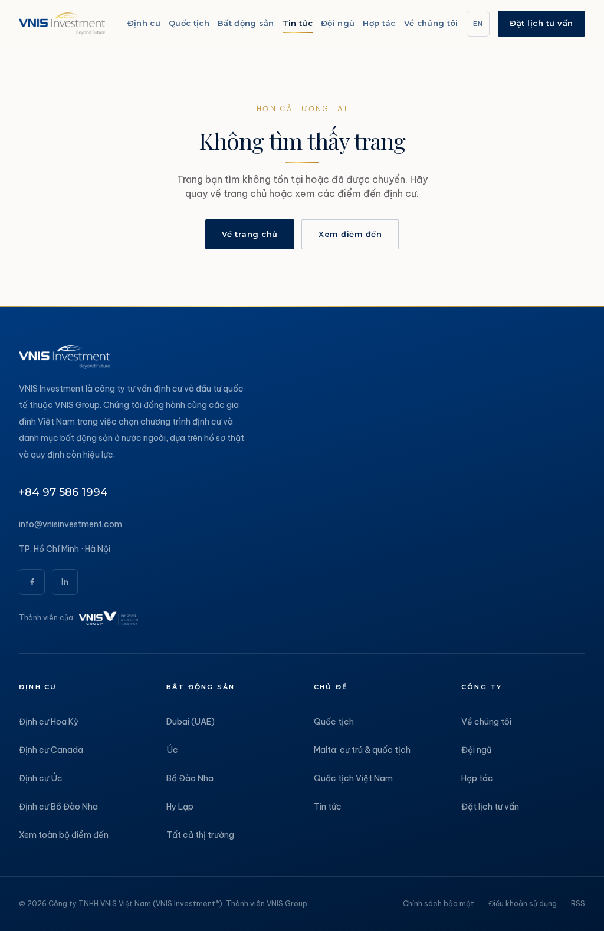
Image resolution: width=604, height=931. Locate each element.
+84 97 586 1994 (63, 492)
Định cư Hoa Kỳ (48, 721)
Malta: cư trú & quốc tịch (362, 750)
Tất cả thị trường (200, 835)
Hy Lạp (179, 806)
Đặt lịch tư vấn (541, 23)
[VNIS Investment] (62, 23)
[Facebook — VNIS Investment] (32, 582)
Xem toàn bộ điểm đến (64, 835)
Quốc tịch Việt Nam (353, 778)
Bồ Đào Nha (190, 778)
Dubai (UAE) (190, 721)
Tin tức (328, 806)
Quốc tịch (334, 721)
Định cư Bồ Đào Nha (58, 806)
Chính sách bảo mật (438, 903)
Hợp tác (477, 778)
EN (478, 23)
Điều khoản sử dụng (522, 903)
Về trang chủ (250, 234)
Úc (172, 750)
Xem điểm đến (350, 234)
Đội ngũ (476, 750)
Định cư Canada (51, 750)
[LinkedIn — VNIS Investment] (65, 582)
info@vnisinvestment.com (70, 524)
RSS (578, 903)
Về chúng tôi (486, 721)
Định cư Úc (41, 778)
